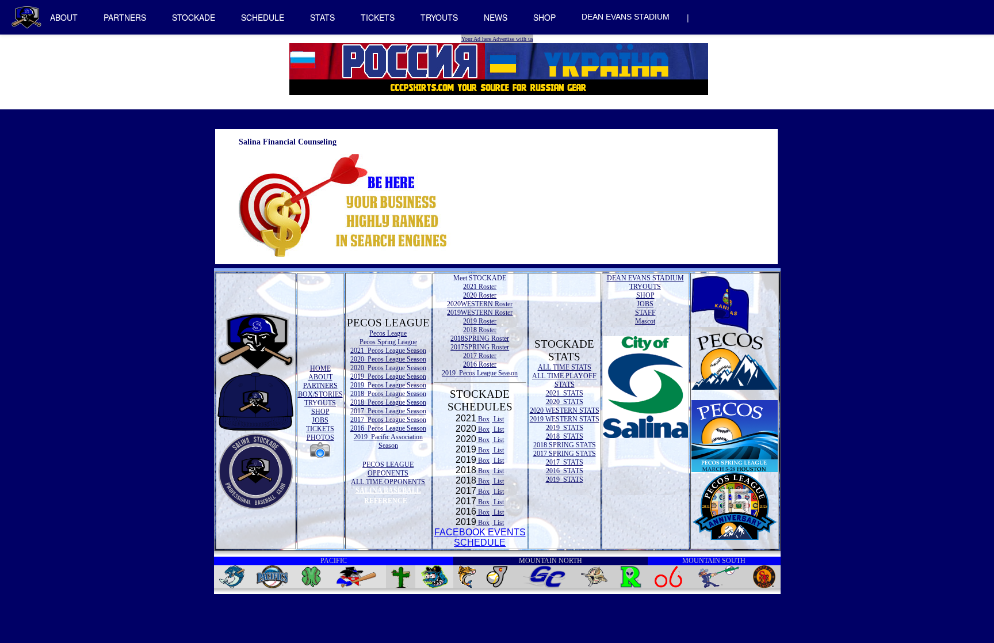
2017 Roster (479, 356)
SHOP (544, 17)
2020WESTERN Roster (480, 304)
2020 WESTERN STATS (564, 410)
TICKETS (378, 17)
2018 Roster (479, 330)
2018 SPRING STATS (564, 445)
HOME (320, 368)
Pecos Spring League (388, 342)
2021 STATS (564, 393)
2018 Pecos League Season (388, 394)
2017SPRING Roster (479, 347)
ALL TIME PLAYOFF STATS (564, 380)
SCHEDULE (262, 17)
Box (483, 419)
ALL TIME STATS (564, 367)
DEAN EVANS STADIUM (626, 16)
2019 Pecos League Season (388, 376)
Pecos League (388, 333)
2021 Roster (479, 287)
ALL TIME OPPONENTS (388, 482)
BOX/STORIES (320, 394)
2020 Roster (479, 295)
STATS (322, 17)
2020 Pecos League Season (388, 359)
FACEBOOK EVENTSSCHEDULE (480, 537)
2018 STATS (564, 436)
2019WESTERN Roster (480, 313)
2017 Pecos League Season (388, 411)
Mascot (645, 321)
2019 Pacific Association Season (388, 441)
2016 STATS (564, 471)
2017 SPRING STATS (564, 454)
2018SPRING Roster (479, 338)
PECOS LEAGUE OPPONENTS (388, 469)
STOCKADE (193, 17)
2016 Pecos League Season (388, 428)
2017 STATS (564, 462)
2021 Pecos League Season (388, 351)
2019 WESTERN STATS (564, 419)
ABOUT (64, 17)
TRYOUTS (439, 17)
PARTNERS (125, 17)
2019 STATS (564, 428)
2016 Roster (479, 364)
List (498, 419)
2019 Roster (479, 321)
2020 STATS (564, 402)
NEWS (495, 17)
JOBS (320, 420)
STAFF (645, 313)
